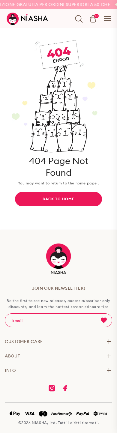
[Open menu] (107, 18)
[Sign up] (103, 320)
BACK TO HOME (58, 199)
